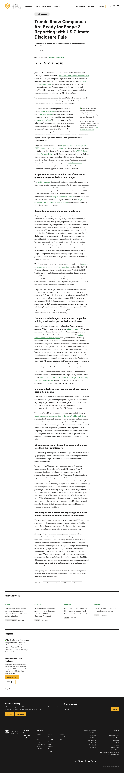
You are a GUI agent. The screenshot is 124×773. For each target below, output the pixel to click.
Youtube (95, 761)
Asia (38, 739)
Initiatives (46, 6)
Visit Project (10, 682)
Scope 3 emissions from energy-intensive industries (58, 201)
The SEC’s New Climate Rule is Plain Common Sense (105, 609)
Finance (67, 604)
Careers (117, 743)
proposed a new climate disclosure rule (74, 76)
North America (39, 747)
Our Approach (80, 6)
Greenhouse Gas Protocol (55, 57)
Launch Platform (13, 677)
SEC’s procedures (75, 163)
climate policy (77, 583)
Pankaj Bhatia (40, 45)
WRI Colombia (92, 740)
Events (117, 733)
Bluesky (89, 761)
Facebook (76, 761)
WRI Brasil (93, 735)
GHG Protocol (72, 329)
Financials (116, 740)
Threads (86, 761)
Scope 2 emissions (45, 114)
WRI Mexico (93, 747)
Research (29, 6)
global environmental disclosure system (58, 336)
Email (67, 709)
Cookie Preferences (113, 755)
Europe (39, 742)
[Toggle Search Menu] (109, 6)
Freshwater (51, 749)
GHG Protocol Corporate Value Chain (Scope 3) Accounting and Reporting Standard (61, 379)
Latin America (41, 744)
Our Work (91, 6)
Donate (101, 6)
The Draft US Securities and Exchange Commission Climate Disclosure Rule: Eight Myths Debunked (16, 612)
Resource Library (114, 735)
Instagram (79, 761)
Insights (57, 6)
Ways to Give (20, 714)
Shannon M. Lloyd (44, 43)
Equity (61, 739)
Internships (116, 745)
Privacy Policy (115, 747)
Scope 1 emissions (48, 111)
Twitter (92, 761)
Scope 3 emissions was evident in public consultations (61, 266)
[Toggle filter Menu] (114, 6)
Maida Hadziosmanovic (62, 43)
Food (49, 744)
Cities (50, 737)
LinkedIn (82, 761)
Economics (63, 737)
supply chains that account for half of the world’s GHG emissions (59, 416)
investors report (57, 148)
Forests (50, 746)
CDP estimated (44, 182)
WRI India (93, 743)
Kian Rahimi (77, 43)
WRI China (93, 738)
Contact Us (116, 731)
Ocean (50, 751)
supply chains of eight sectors (62, 197)
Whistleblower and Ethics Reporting (108, 752)
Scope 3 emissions (44, 120)
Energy (50, 742)
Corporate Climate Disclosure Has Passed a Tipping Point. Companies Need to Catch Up (76, 611)
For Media (116, 738)
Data (38, 6)
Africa (38, 737)
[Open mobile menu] (118, 6)
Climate (8, 604)
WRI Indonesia (92, 745)
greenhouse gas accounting (51, 583)
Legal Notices (115, 750)
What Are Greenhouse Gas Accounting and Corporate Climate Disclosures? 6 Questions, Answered (44, 612)
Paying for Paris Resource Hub (89, 128)
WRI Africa (93, 733)
